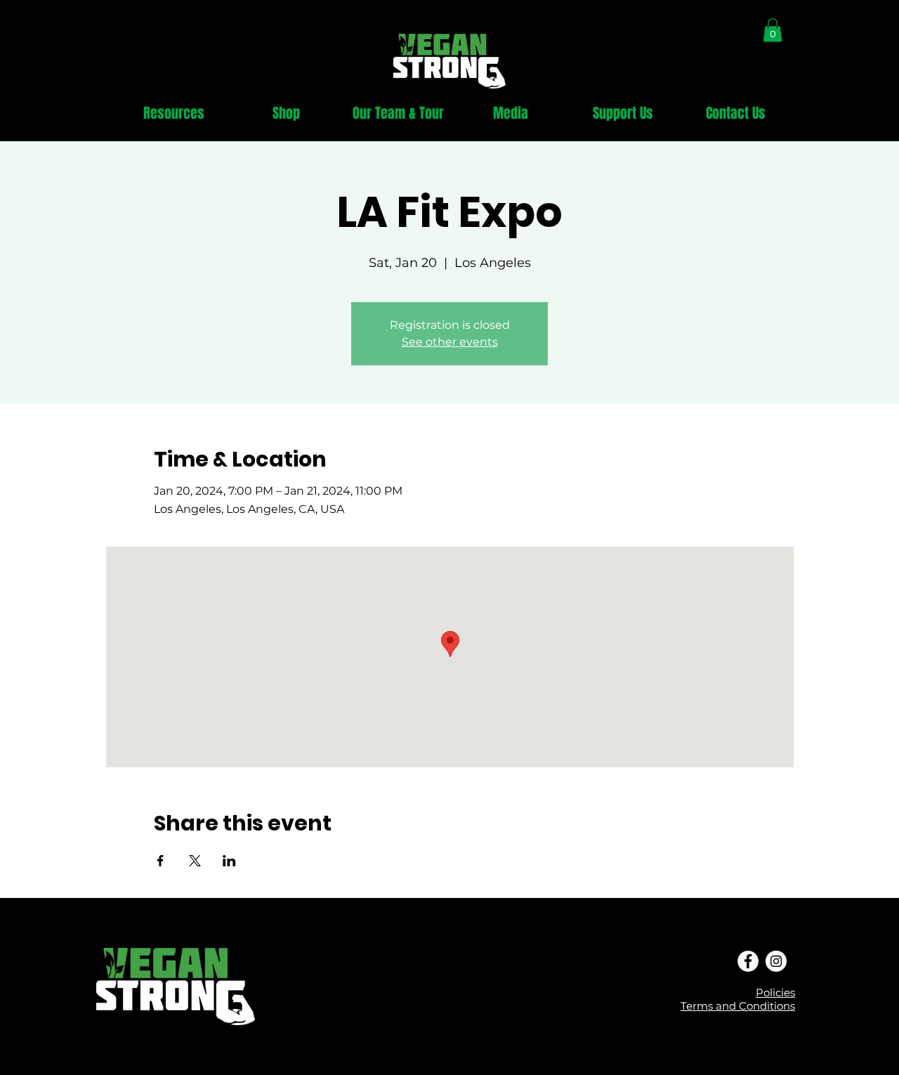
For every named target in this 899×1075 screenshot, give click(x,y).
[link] (772, 29)
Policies (775, 992)
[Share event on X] (195, 860)
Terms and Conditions (738, 1005)
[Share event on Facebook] (160, 860)
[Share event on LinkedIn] (229, 860)
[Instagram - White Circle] (776, 961)
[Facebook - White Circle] (748, 961)
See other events (450, 341)
